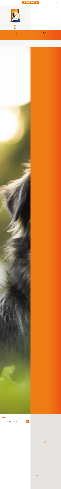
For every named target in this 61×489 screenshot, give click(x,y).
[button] (44, 442)
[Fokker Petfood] (30, 2)
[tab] (28, 43)
